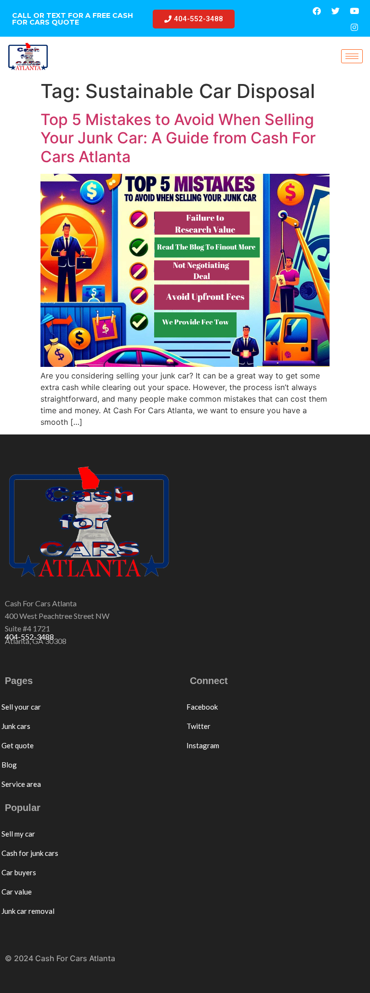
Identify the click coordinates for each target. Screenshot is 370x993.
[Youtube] (354, 10)
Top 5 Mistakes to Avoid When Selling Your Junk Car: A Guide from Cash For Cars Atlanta (178, 138)
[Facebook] (317, 10)
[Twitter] (336, 10)
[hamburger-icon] (352, 56)
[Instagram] (354, 27)
